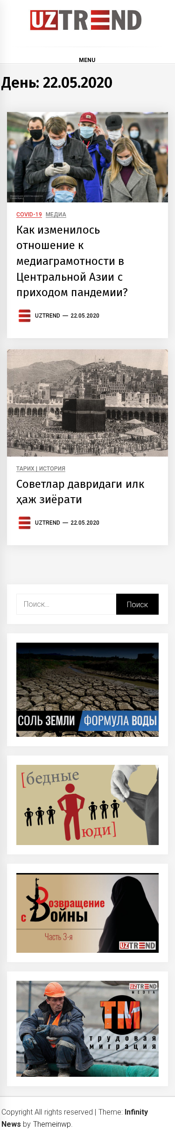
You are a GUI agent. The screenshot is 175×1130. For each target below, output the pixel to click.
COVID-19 (29, 215)
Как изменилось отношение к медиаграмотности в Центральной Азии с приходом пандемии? (72, 261)
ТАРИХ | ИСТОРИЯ (40, 469)
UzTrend (47, 315)
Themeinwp (52, 1124)
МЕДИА (56, 215)
